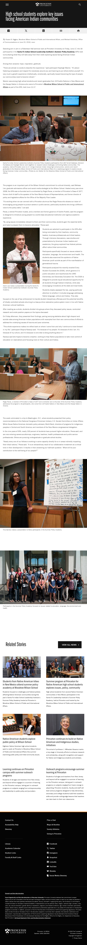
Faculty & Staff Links (13, 857)
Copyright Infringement (75, 935)
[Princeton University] (15, 932)
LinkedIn (53, 862)
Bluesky (53, 871)
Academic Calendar (12, 848)
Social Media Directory (58, 875)
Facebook (53, 844)
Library (7, 844)
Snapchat (53, 857)
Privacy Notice (78, 938)
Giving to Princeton (54, 834)
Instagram (54, 853)
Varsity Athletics (53, 829)
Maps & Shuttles (53, 824)
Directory (8, 829)
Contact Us (9, 820)
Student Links (10, 853)
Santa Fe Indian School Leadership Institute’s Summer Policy (46, 52)
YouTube (53, 866)
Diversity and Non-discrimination (14, 893)
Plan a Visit (51, 820)
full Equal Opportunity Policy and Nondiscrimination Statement (33, 918)
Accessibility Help (11, 824)
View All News (69, 644)
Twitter (52, 848)
